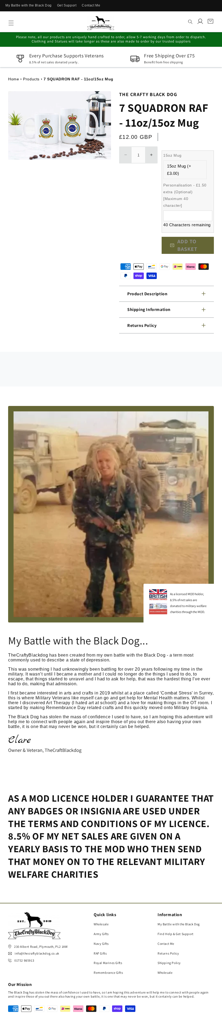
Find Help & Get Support (176, 934)
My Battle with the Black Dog (28, 5)
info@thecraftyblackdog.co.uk (37, 953)
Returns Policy (168, 953)
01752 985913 (24, 960)
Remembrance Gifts (108, 973)
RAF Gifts (100, 953)
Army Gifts (101, 934)
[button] (11, 23)
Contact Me (91, 5)
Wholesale (101, 924)
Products (31, 79)
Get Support (67, 5)
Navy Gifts (101, 944)
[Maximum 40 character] (185, 195)
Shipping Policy (169, 963)
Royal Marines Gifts (108, 963)
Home (13, 79)
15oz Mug (172, 155)
